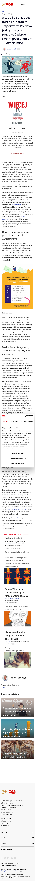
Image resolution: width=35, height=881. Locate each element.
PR (23, 598)
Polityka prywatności (7, 863)
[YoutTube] (15, 858)
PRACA (4, 12)
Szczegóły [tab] (14, 421)
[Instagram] (8, 858)
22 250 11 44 (7, 821)
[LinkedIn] (12, 858)
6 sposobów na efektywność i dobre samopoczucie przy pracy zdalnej (17, 711)
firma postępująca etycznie (17, 509)
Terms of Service (15, 871)
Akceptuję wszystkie (17, 453)
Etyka (24, 544)
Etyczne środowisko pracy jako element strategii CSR (15, 635)
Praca (3, 687)
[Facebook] (2, 858)
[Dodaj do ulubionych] (6, 54)
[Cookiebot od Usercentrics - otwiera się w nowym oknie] (25, 416)
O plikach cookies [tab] (27, 421)
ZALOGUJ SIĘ (23, 4)
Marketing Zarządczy (15, 545)
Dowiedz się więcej (17, 153)
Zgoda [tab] (5, 421)
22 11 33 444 (7, 819)
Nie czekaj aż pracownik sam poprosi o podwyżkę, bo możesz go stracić (17, 732)
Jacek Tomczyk (17, 678)
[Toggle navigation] (32, 4)
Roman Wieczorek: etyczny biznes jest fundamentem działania (17, 592)
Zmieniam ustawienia (16, 458)
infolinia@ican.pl (6, 825)
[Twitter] (5, 858)
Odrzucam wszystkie (17, 463)
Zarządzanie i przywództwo (13, 544)
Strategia (7, 641)
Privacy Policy (4, 871)
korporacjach (16, 205)
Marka (7, 545)
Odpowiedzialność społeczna (20, 641)
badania (18, 518)
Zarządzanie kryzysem (11, 600)
